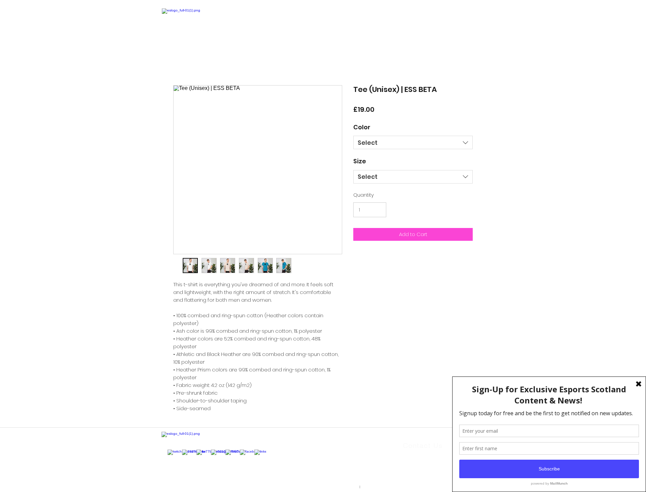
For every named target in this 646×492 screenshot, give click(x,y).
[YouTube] (228, 453)
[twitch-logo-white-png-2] (171, 453)
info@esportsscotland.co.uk (436, 461)
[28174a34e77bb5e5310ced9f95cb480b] (185, 453)
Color (361, 127)
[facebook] (243, 453)
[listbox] (413, 142)
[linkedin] (257, 453)
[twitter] (200, 453)
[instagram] (214, 453)
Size (359, 161)
